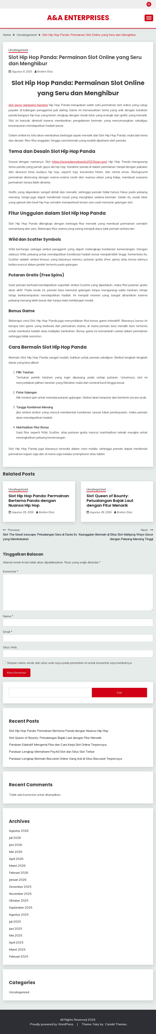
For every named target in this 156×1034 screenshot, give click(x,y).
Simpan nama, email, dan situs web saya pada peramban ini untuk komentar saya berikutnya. (69, 663)
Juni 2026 (15, 845)
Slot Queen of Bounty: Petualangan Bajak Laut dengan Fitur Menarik (110, 500)
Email (7, 632)
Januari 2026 (17, 879)
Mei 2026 (15, 852)
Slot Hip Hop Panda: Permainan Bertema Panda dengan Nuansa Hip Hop (39, 500)
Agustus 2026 (19, 831)
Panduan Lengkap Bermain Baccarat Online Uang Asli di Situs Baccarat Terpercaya (65, 758)
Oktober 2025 (18, 900)
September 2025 (20, 907)
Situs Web (10, 647)
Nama (8, 616)
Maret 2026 (17, 865)
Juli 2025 (15, 921)
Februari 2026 (18, 872)
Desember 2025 (20, 887)
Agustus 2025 (19, 914)
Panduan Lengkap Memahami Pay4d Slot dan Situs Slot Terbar (52, 751)
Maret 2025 (17, 949)
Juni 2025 (15, 928)
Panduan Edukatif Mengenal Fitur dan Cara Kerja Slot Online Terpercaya (58, 744)
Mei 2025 (15, 935)
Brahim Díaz (45, 71)
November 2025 (20, 894)
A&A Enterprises (78, 18)
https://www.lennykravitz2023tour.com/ (79, 162)
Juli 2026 (15, 838)
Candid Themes (116, 1024)
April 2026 (16, 859)
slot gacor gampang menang (28, 105)
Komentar (10, 571)
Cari (119, 692)
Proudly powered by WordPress (52, 1024)
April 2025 (16, 942)
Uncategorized (18, 50)
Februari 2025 (18, 956)
